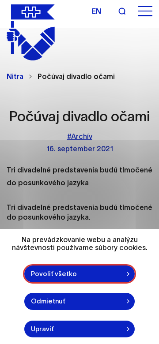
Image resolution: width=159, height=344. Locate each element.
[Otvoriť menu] (145, 11)
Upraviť (42, 329)
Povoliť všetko (54, 273)
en (96, 11)
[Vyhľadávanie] (122, 11)
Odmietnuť (48, 301)
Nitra (15, 76)
